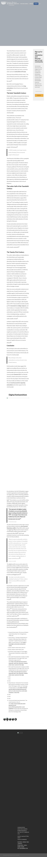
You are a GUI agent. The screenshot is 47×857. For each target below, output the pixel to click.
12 (10, 599)
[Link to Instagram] (7, 11)
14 (17, 615)
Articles (24, 841)
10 (19, 558)
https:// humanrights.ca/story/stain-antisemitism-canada (17, 644)
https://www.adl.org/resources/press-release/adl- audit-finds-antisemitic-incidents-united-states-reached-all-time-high (18, 663)
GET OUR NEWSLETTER (23, 848)
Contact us (20, 843)
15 (16, 626)
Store (27, 841)
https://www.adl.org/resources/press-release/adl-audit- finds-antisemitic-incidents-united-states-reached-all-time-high (18, 673)
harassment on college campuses (18, 305)
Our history (20, 841)
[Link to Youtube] (5, 11)
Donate (22, 846)
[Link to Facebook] (3, 11)
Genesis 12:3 (17, 374)
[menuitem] (3, 3)
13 (10, 608)
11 (20, 574)
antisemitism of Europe (20, 71)
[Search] (40, 3)
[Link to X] (1, 11)
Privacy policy (20, 845)
